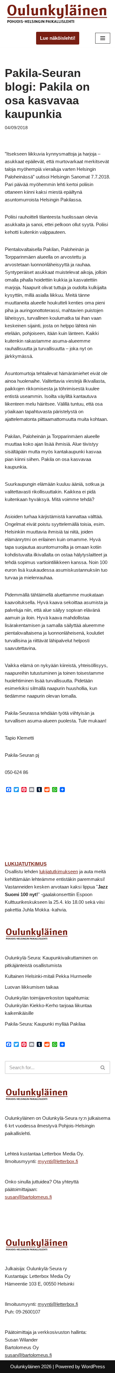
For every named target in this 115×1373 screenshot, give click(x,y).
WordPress (93, 1366)
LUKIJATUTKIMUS (26, 864)
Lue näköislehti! (57, 38)
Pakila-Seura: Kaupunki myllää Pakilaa (45, 1024)
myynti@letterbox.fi (58, 1161)
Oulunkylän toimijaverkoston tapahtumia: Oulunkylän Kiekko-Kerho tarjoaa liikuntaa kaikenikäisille (48, 1005)
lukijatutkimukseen (58, 871)
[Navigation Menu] (102, 38)
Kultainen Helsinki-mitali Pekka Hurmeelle (48, 976)
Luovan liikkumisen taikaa (31, 987)
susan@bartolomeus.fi (28, 1197)
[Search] (103, 1067)
